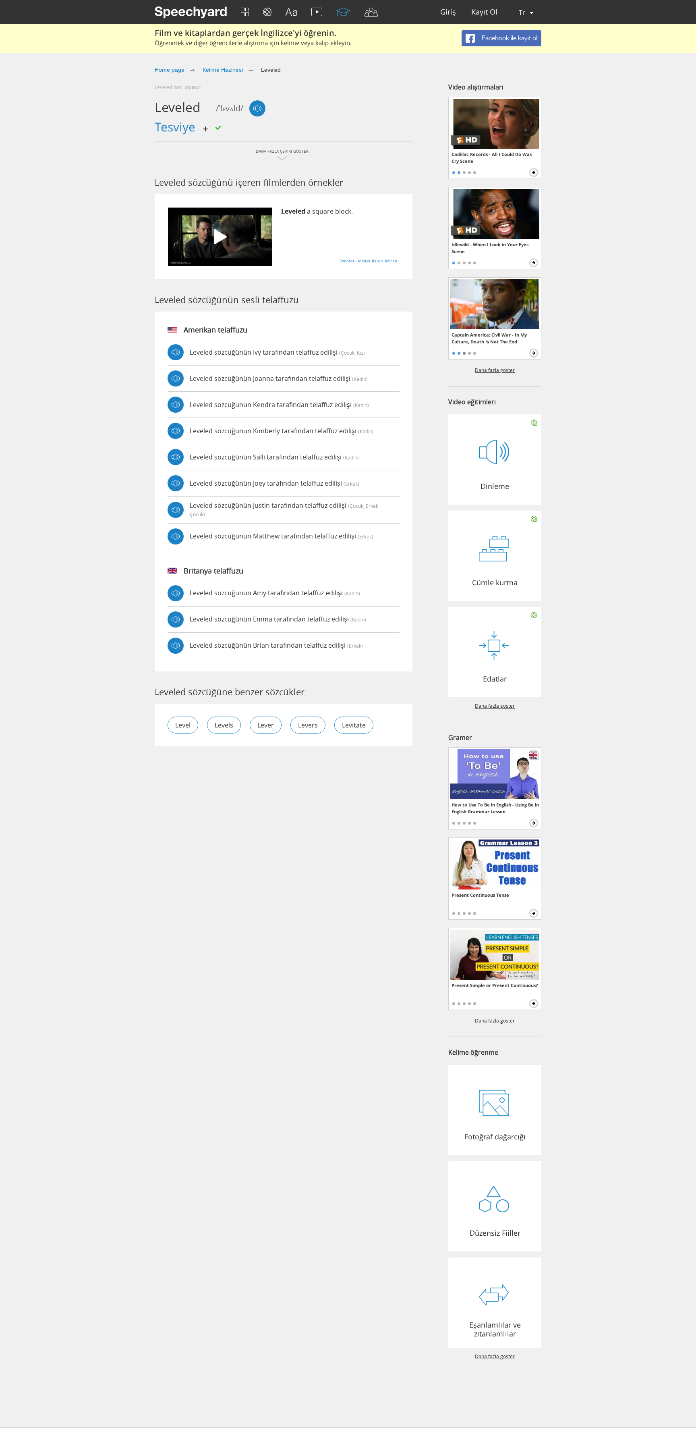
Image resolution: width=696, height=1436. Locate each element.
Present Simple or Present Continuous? (495, 985)
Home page (169, 70)
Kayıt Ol (484, 12)
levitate (354, 725)
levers (308, 725)
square (323, 211)
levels (224, 725)
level (183, 725)
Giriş (448, 12)
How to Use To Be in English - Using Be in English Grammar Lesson (495, 808)
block (343, 211)
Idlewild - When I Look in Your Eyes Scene (490, 247)
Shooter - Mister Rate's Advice (368, 261)
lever (265, 725)
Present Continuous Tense (480, 895)
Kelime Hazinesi (223, 70)
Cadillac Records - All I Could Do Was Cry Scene (492, 157)
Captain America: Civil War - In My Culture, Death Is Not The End (489, 338)
